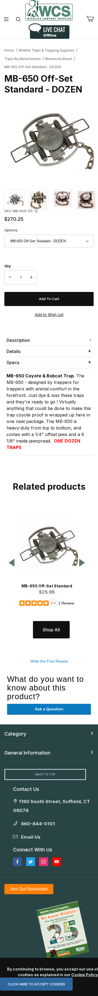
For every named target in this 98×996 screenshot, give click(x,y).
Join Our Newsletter (29, 889)
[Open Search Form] (18, 19)
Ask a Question (49, 709)
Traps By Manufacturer (22, 59)
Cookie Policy (84, 974)
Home (9, 50)
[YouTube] (56, 861)
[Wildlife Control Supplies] (49, 10)
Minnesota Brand (58, 59)
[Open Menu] (6, 19)
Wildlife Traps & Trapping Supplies (46, 50)
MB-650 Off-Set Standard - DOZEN (32, 67)
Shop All (51, 629)
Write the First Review (49, 661)
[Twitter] (30, 861)
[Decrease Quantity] (10, 277)
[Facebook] (17, 861)
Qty (7, 266)
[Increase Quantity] (31, 277)
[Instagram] (43, 861)
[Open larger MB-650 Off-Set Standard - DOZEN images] (49, 139)
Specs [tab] (13, 362)
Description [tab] (18, 340)
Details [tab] (13, 351)
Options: (11, 230)
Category (15, 734)
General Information (27, 753)
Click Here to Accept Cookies (36, 984)
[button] (14, 199)
